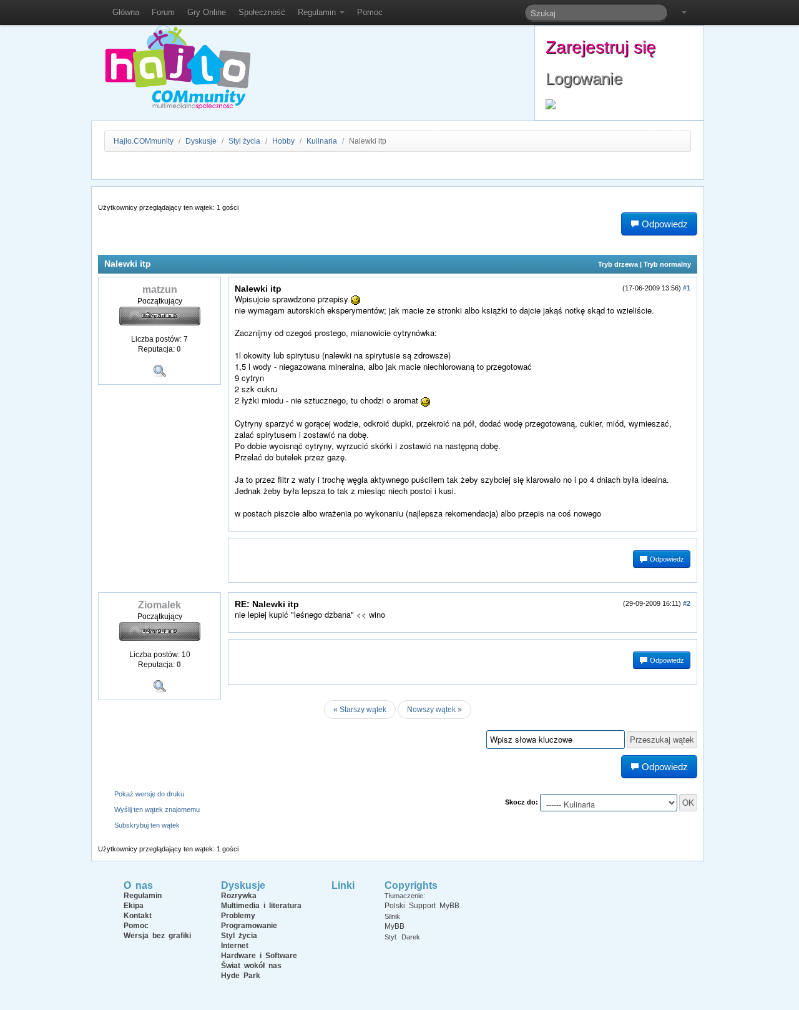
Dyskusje (201, 141)
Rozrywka (239, 895)
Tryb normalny (667, 264)
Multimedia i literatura (261, 905)
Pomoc (370, 12)
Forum (163, 12)
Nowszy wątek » (434, 709)
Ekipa (134, 905)
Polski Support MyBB (422, 905)
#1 (686, 288)
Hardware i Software (259, 955)
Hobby (283, 141)
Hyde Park (240, 975)
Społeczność (261, 12)
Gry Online (206, 12)
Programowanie (249, 925)
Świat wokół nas (251, 965)
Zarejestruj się (601, 47)
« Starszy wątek (359, 709)
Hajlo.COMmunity (144, 141)
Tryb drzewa (618, 264)
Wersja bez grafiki (157, 935)
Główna (125, 12)
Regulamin (318, 12)
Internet (234, 945)
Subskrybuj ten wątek (147, 825)
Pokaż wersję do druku (149, 794)
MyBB (394, 926)
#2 (686, 603)
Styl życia (244, 141)
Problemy (238, 915)
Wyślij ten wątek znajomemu (157, 809)
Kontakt (138, 915)
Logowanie (584, 78)
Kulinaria (321, 141)
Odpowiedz (666, 559)
